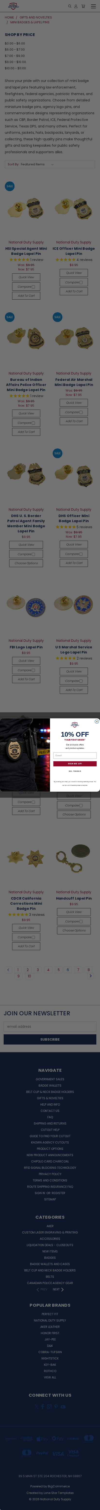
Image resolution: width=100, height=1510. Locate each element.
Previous (7, 1505)
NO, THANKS (75, 771)
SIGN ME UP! (75, 764)
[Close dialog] (97, 722)
